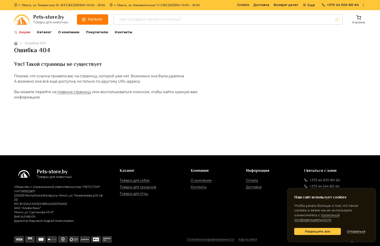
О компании (201, 180)
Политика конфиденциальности (210, 239)
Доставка (261, 5)
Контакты (198, 187)
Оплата (243, 5)
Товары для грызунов (138, 187)
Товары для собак (135, 180)
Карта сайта (248, 239)
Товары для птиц (134, 194)
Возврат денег (286, 5)
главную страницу (74, 92)
